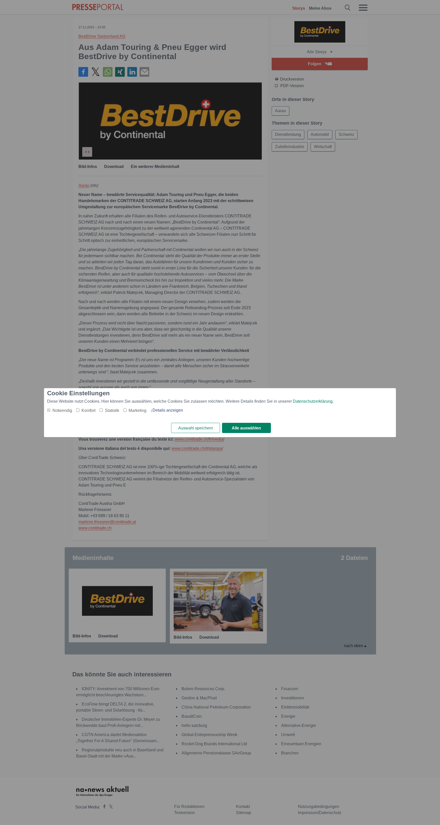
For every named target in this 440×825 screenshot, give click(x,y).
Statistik (112, 410)
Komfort (88, 410)
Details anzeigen (168, 410)
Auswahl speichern (195, 428)
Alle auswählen (246, 428)
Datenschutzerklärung (313, 401)
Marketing (137, 410)
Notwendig (62, 410)
